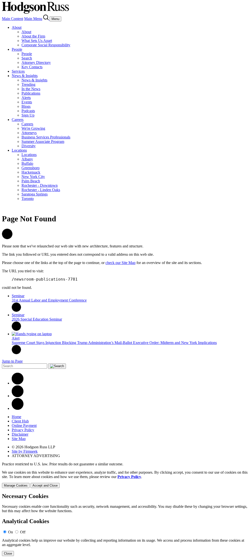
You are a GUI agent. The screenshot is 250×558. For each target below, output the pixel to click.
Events (26, 102)
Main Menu (33, 19)
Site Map (19, 439)
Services (18, 71)
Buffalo (27, 163)
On (10, 532)
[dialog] (125, 479)
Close (8, 553)
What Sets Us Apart (36, 41)
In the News (30, 89)
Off (22, 532)
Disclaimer (20, 434)
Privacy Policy (23, 430)
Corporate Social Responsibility (45, 45)
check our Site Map (120, 263)
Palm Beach (30, 181)
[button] (7, 238)
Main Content (12, 19)
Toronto (27, 198)
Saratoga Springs (34, 194)
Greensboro (30, 168)
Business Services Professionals (45, 137)
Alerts (26, 98)
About (16, 27)
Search (26, 58)
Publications (30, 93)
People (17, 49)
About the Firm (33, 36)
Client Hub (20, 421)
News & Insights (25, 76)
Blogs (26, 106)
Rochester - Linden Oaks (40, 190)
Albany (27, 159)
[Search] (46, 19)
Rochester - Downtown (39, 185)
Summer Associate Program (42, 141)
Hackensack (30, 172)
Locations (19, 150)
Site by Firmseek (25, 451)
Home (16, 417)
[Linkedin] (17, 383)
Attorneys (29, 133)
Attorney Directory (36, 62)
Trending (28, 84)
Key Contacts (31, 67)
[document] (125, 524)
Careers (17, 119)
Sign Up (27, 115)
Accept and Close (45, 485)
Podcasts (28, 111)
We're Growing (33, 128)
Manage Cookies (16, 485)
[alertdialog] (125, 524)
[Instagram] (17, 408)
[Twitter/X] (17, 396)
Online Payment (24, 425)
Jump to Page (12, 361)
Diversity (28, 146)
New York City (33, 177)
